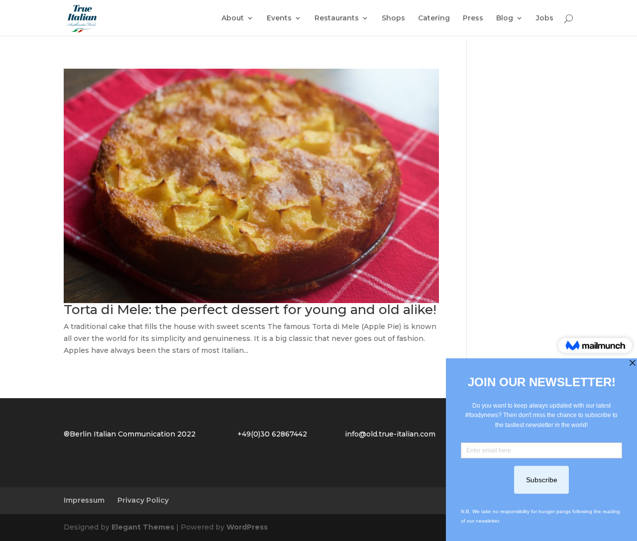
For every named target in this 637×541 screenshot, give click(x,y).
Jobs (544, 18)
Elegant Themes (142, 527)
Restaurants (337, 18)
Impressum (84, 500)
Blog (504, 18)
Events (279, 18)
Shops (393, 18)
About (232, 18)
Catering (434, 18)
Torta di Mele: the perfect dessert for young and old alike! (250, 310)
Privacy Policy (143, 500)
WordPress (247, 527)
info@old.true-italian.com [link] (390, 434)
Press (473, 18)
